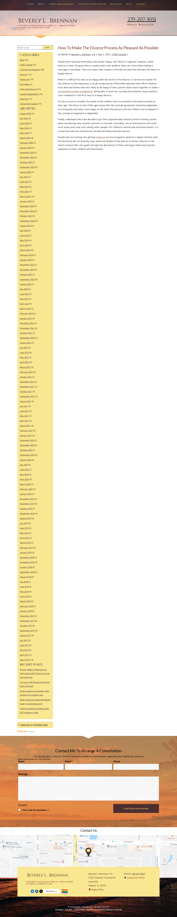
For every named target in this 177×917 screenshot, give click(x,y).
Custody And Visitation (30, 69)
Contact (141, 4)
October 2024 (26, 216)
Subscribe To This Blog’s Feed (34, 724)
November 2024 (27, 211)
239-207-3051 (141, 19)
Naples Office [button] (98, 889)
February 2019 (26, 547)
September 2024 (27, 221)
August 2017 (25, 635)
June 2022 (24, 352)
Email (69, 761)
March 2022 (25, 367)
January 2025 (26, 201)
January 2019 (26, 552)
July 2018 (24, 582)
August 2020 (25, 460)
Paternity (24, 99)
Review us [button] (50, 891)
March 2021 (25, 425)
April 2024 (24, 245)
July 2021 (24, 406)
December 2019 (27, 499)
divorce (101, 137)
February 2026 (26, 142)
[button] (174, 899)
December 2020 (27, 440)
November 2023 (27, 269)
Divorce (23, 74)
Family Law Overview (60, 4)
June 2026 (24, 123)
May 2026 (24, 128)
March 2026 (25, 138)
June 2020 (24, 469)
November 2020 (27, 445)
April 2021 (24, 421)
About (41, 4)
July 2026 (24, 118)
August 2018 (25, 577)
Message (23, 774)
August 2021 (25, 401)
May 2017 (24, 650)
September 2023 (27, 279)
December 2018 (27, 557)
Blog (129, 4)
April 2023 (24, 304)
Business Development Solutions (99, 909)
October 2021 (26, 391)
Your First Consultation (92, 4)
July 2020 (24, 464)
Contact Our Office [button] (136, 877)
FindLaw (118, 909)
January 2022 (26, 377)
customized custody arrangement (75, 91)
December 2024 (27, 206)
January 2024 (26, 260)
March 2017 (25, 660)
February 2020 (26, 489)
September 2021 (27, 396)
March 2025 (25, 196)
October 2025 (26, 162)
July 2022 (24, 347)
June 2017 (24, 645)
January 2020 (26, 494)
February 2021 (26, 430)
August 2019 (25, 518)
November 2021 (27, 386)
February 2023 (26, 313)
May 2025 (24, 186)
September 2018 (27, 572)
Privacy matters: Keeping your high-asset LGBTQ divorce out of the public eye (34, 673)
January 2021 (26, 435)
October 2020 (26, 450)
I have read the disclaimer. (35, 810)
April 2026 (24, 133)
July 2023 (24, 289)
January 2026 (26, 147)
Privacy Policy (79, 909)
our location (146, 24)
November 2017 (27, 621)
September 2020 (27, 455)
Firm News (24, 84)
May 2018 (24, 591)
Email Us (133, 24)
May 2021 (24, 416)
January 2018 (26, 611)
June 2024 (24, 235)
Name (21, 761)
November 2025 (27, 157)
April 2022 (24, 362)
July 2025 (24, 177)
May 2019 (24, 533)
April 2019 (24, 538)
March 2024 (25, 250)
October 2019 (26, 508)
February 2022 (26, 372)
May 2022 (24, 357)
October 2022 (26, 333)
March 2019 (25, 542)
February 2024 (26, 255)
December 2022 (27, 323)
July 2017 (24, 640)
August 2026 (25, 113)
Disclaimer (22, 805)
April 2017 (24, 655)
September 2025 (27, 167)
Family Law (25, 79)
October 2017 (26, 625)
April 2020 (24, 479)
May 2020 (24, 474)
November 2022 (27, 328)
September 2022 (27, 338)
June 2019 (24, 528)
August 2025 (25, 172)
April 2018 (24, 596)
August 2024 (25, 225)
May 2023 (24, 299)
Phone (116, 761)
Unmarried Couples (28, 103)
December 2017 (27, 616)
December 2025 (27, 152)
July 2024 (24, 230)
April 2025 (24, 191)
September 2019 (27, 513)
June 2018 (24, 586)
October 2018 (26, 567)
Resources (116, 4)
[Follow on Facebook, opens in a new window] (36, 891)
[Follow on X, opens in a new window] (41, 891)
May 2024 (24, 240)
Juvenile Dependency (29, 94)
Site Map (68, 909)
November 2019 (27, 503)
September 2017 (27, 630)
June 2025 (24, 181)
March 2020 (25, 484)
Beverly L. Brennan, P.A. (83, 54)
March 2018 (25, 601)
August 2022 (25, 343)
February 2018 (26, 606)
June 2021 (24, 411)
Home (30, 4)
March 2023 (25, 308)
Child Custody (119, 54)
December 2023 (27, 264)
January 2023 (26, 318)
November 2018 (27, 562)
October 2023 (26, 274)
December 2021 (27, 382)
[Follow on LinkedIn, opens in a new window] (32, 891)
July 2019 (24, 523)
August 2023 (25, 284)
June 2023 (24, 294)
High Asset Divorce (28, 89)
